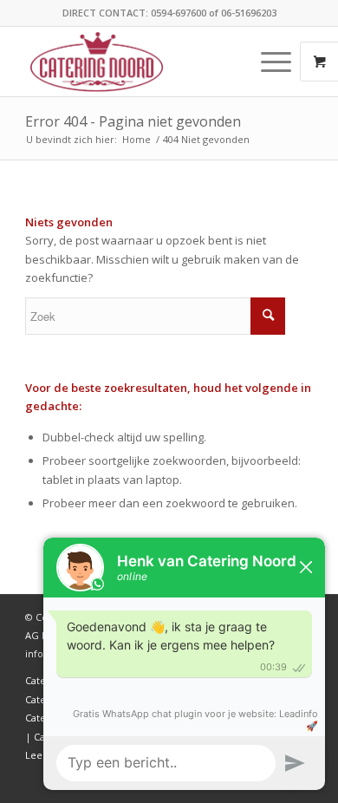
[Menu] (267, 61)
